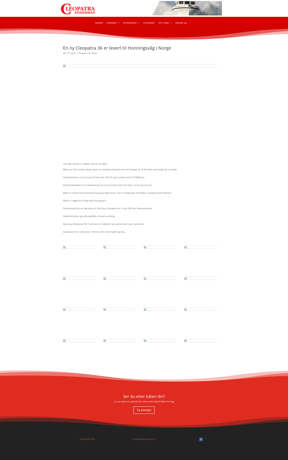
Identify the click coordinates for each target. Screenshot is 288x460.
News (94, 53)
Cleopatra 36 (84, 53)
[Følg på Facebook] (201, 439)
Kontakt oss (181, 23)
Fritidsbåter (149, 23)
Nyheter (99, 23)
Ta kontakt (144, 410)
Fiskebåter (111, 23)
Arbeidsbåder (130, 23)
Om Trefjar (163, 23)
